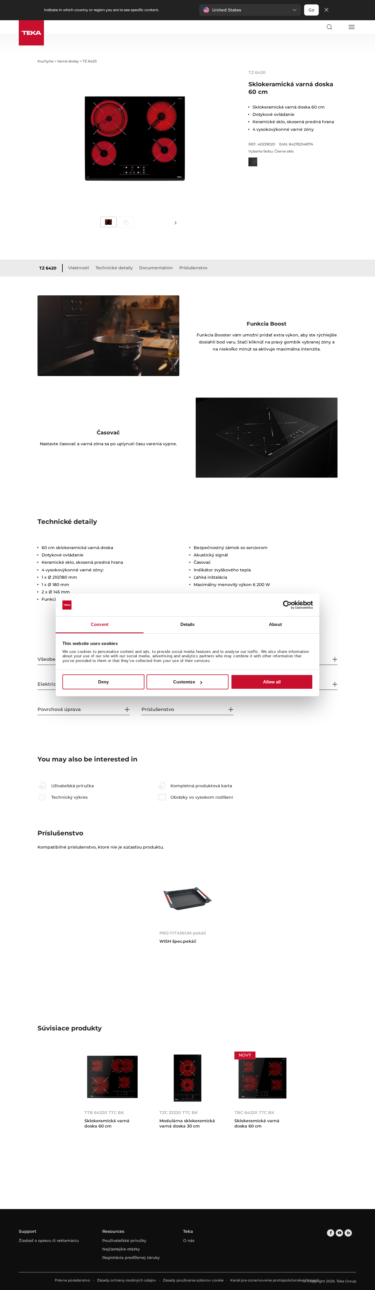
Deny (103, 681)
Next (176, 222)
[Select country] (340, 27)
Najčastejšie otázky (121, 1249)
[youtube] (339, 1233)
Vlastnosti (78, 267)
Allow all (272, 681)
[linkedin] (348, 1233)
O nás (189, 1240)
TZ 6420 (48, 268)
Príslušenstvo (193, 267)
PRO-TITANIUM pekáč (182, 933)
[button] (250, 10)
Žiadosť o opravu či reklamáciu (49, 1240)
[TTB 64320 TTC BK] (112, 1078)
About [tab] (275, 624)
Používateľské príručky (124, 1240)
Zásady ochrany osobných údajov (126, 1280)
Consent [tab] (99, 624)
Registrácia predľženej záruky (131, 1257)
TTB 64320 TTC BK (104, 1112)
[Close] (326, 10)
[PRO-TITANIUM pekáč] (187, 898)
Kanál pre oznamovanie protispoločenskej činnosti (274, 1280)
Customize (184, 681)
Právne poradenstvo (72, 1280)
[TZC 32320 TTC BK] (187, 1078)
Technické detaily (114, 267)
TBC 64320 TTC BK (254, 1112)
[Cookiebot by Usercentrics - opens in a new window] (287, 605)
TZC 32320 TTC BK (178, 1112)
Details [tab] (187, 624)
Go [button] (311, 10)
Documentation (156, 267)
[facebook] (330, 1233)
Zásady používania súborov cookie (193, 1280)
